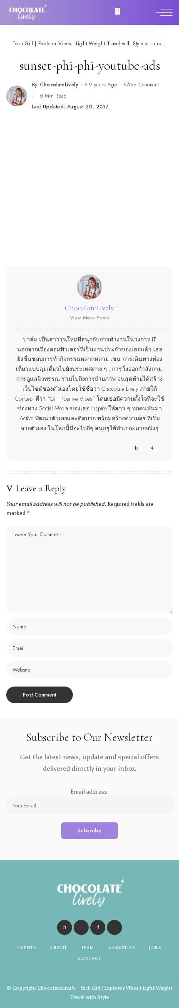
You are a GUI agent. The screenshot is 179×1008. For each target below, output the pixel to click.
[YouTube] (160, 448)
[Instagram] (152, 448)
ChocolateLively (59, 84)
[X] (144, 448)
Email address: (89, 791)
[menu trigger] (164, 12)
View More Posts (89, 317)
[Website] (128, 448)
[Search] (147, 12)
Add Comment (143, 84)
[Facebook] (136, 448)
